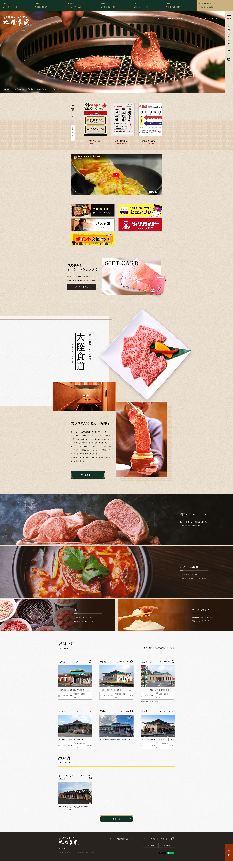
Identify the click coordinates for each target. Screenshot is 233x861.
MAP (88, 690)
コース (198, 18)
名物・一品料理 (116, 572)
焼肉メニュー (116, 519)
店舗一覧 (164, 839)
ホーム (160, 18)
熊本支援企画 (94, 140)
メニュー (189, 18)
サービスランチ (211, 18)
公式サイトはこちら (73, 809)
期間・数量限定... (122, 140)
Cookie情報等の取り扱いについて (87, 853)
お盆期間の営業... (149, 140)
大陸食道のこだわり (174, 18)
